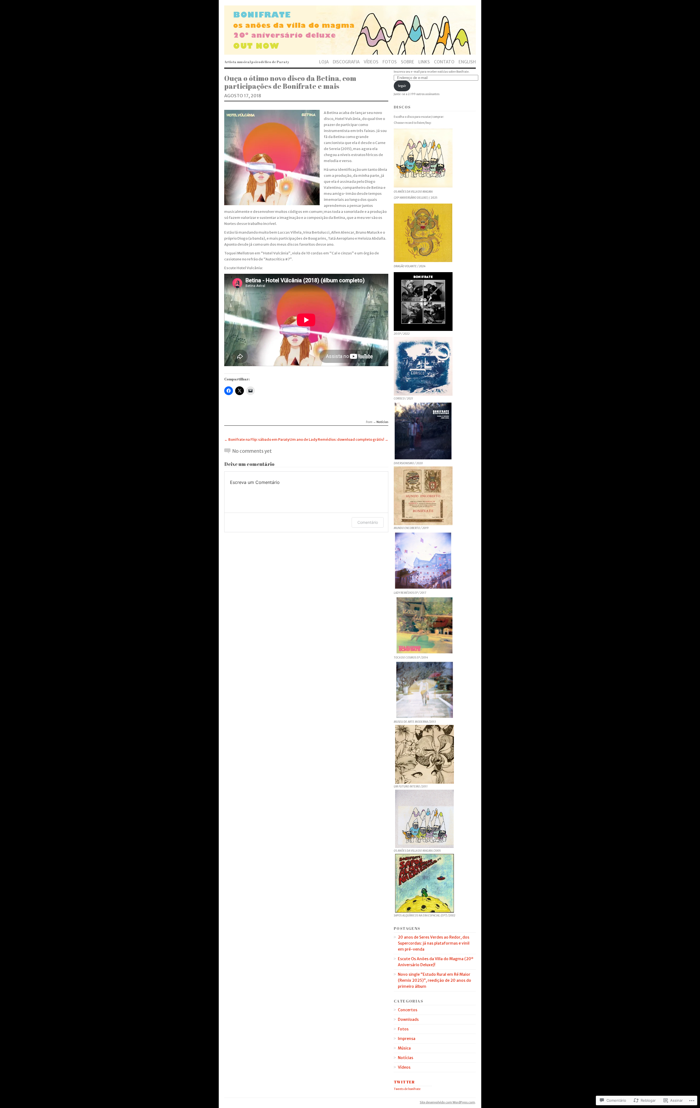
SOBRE (407, 61)
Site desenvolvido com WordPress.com (447, 1102)
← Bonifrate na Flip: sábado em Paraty (256, 439)
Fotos (403, 1029)
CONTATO (444, 61)
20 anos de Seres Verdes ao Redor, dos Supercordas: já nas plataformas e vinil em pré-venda (433, 943)
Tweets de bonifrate (407, 1089)
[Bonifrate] (350, 30)
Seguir (402, 86)
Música (404, 1048)
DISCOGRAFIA (346, 61)
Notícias (382, 422)
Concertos (407, 1009)
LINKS (424, 61)
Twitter (404, 1082)
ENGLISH (467, 61)
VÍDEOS (371, 61)
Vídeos (404, 1067)
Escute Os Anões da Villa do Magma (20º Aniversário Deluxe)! (435, 961)
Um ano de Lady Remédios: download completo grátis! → (339, 439)
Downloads (408, 1019)
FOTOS (390, 61)
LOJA (324, 61)
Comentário (367, 522)
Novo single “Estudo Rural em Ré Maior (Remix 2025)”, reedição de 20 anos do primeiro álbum (434, 980)
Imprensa (406, 1038)
